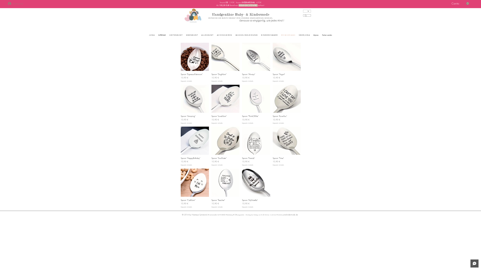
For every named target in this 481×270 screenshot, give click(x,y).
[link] (460, 3)
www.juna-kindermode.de (288, 215)
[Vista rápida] (195, 57)
